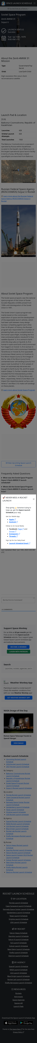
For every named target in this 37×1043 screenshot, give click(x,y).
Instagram (13, 534)
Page (20, 529)
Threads (12, 536)
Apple (11, 519)
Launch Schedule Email (19, 543)
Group (12, 531)
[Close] (33, 499)
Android (12, 522)
